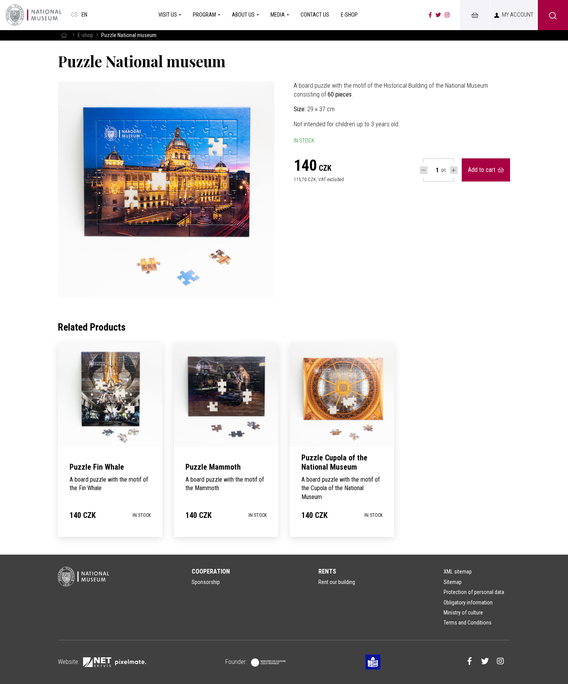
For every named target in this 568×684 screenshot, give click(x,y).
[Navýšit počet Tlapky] (453, 170)
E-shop (85, 35)
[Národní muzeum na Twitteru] (438, 15)
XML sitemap (458, 572)
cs (74, 15)
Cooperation (211, 571)
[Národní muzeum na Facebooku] (430, 15)
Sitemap (453, 582)
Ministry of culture (463, 612)
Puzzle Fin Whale (97, 467)
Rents (327, 571)
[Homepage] (33, 15)
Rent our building (336, 582)
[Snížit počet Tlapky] (423, 170)
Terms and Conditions (467, 623)
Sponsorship (206, 582)
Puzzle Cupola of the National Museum (334, 462)
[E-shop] (474, 15)
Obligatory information (468, 602)
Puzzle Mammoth (213, 467)
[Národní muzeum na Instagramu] (447, 15)
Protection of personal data (474, 592)
